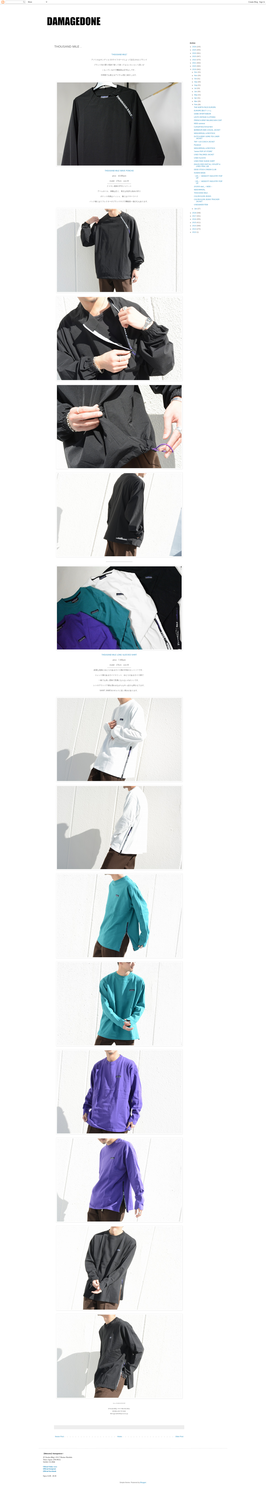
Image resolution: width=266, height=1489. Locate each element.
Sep (196, 82)
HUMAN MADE (199, 173)
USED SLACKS (200, 158)
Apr (195, 98)
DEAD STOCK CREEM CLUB (205, 170)
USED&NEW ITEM (201, 205)
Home (119, 1437)
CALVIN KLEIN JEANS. (202, 196)
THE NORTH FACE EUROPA (205, 107)
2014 (194, 226)
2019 (194, 69)
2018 (194, 213)
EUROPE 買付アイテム (202, 111)
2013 (194, 229)
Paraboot (197, 145)
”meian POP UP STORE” (203, 151)
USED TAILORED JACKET (204, 155)
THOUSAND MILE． (201, 193)
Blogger (143, 1482)
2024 (194, 53)
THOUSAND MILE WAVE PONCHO (119, 171)
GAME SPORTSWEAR (202, 114)
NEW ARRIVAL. (200, 190)
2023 (194, 56)
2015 (194, 223)
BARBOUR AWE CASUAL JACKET (207, 130)
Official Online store (50, 1467)
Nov (196, 75)
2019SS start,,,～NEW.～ (203, 187)
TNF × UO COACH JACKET (204, 142)
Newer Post (59, 1437)
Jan (195, 209)
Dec (196, 72)
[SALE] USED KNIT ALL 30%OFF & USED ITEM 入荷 (207, 165)
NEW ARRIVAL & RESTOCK (204, 133)
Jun (195, 92)
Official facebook (49, 1471)
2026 (194, 47)
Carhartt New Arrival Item (203, 127)
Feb (196, 105)
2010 (194, 232)
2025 (194, 50)
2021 (194, 63)
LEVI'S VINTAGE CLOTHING (204, 117)
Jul (195, 88)
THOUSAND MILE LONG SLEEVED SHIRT (119, 655)
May (196, 95)
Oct (195, 79)
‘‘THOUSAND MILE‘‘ (119, 55)
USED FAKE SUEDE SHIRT (204, 161)
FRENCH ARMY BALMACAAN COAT (208, 120)
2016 (194, 219)
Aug (196, 85)
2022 (194, 60)
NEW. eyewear (199, 123)
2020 (194, 66)
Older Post (179, 1437)
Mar (196, 101)
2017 (194, 216)
